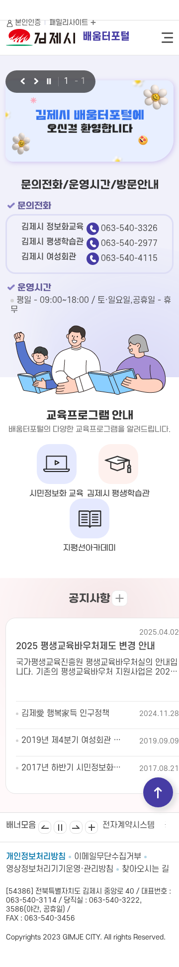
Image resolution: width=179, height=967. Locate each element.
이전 (22, 81)
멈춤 (49, 81)
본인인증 (28, 22)
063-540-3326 (129, 228)
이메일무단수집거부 (107, 856)
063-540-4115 (129, 258)
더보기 (119, 598)
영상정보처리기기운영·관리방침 (59, 869)
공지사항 (89, 599)
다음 (35, 81)
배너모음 (91, 827)
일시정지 (60, 827)
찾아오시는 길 (145, 869)
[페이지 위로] (158, 792)
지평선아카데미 (89, 548)
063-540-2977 (129, 243)
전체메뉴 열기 (167, 37)
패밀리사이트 (69, 22)
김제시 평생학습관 (118, 493)
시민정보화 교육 (56, 493)
